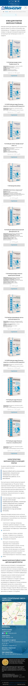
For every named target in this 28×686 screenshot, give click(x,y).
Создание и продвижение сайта (17, 682)
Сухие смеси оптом (7, 676)
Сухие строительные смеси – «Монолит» (14, 599)
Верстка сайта (12, 684)
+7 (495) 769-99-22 (14, 5)
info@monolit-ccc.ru (15, 3)
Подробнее (14, 75)
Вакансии (15, 676)
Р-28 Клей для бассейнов (14, 186)
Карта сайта (22, 676)
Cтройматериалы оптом (8, 674)
